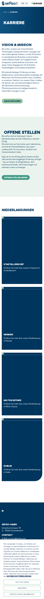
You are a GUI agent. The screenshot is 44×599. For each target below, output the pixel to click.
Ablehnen (22, 588)
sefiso (5, 12)
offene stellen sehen (15, 177)
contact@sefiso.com (17, 538)
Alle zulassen (22, 582)
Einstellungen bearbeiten (22, 594)
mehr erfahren (12, 101)
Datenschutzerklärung (19, 576)
